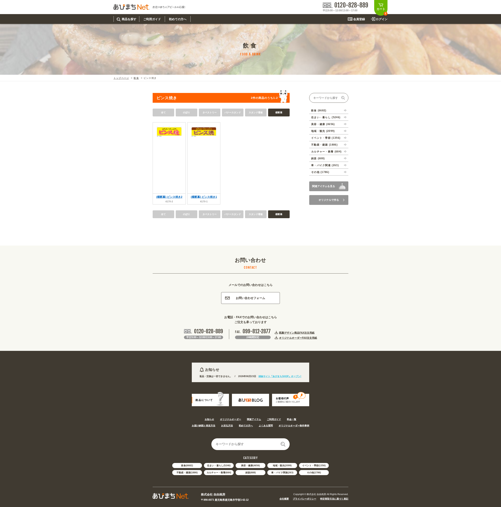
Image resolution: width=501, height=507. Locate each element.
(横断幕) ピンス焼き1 (204, 196)
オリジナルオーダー (230, 419)
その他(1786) (314, 472)
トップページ (121, 78)
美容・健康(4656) (250, 465)
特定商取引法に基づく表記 (334, 498)
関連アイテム (254, 419)
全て (163, 112)
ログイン (381, 19)
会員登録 (359, 19)
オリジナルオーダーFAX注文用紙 (298, 337)
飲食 (136, 78)
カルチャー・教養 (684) (326, 151)
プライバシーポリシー (304, 498)
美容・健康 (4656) (323, 124)
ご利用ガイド (274, 419)
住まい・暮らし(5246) (219, 465)
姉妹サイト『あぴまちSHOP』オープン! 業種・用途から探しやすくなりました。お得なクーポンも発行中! (299, 376)
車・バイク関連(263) (282, 472)
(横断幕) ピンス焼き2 (169, 196)
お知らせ (209, 419)
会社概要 (284, 498)
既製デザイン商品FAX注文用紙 (296, 332)
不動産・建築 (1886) (324, 144)
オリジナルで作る (329, 199)
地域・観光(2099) (282, 465)
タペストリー (210, 112)
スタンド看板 (256, 112)
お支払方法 (227, 425)
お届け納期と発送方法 (203, 425)
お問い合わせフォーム (250, 298)
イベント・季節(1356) (314, 465)
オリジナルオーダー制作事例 (294, 425)
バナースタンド (232, 112)
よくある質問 (266, 425)
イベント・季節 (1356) (325, 137)
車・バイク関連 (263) (325, 165)
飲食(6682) (187, 465)
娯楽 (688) (318, 158)
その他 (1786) (320, 172)
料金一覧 (291, 419)
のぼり (186, 112)
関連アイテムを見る (323, 186)
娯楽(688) (250, 472)
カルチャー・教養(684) (219, 472)
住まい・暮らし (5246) (325, 117)
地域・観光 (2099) (323, 131)
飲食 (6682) (318, 110)
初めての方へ (246, 425)
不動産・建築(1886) (187, 472)
